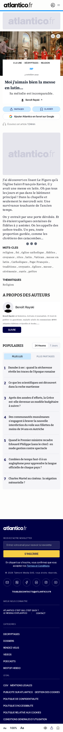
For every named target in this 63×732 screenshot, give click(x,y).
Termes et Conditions (38, 565)
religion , (9, 252)
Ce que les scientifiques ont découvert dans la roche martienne (32, 384)
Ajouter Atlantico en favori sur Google (34, 116)
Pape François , (40, 262)
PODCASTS (9, 661)
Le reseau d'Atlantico (15, 613)
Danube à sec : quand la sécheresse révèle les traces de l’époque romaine (31, 369)
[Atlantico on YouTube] (56, 582)
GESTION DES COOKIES (47, 692)
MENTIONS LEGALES (21, 685)
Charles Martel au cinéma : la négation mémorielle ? (33, 480)
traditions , (10, 267)
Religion (45, 63)
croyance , (10, 257)
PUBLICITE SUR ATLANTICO (18, 692)
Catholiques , (20, 262)
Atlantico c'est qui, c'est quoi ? (21, 610)
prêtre (32, 271)
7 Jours (54, 345)
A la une (17, 63)
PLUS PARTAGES (46, 356)
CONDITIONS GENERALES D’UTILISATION (25, 719)
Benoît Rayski (32, 99)
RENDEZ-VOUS (11, 647)
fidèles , (51, 252)
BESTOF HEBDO (11, 668)
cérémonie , (11, 271)
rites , (21, 257)
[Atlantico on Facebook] (27, 582)
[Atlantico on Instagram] (46, 582)
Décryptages (31, 63)
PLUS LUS (17, 356)
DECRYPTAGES (11, 634)
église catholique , (33, 252)
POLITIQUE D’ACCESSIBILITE (18, 705)
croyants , (25, 267)
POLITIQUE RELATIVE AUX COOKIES (22, 712)
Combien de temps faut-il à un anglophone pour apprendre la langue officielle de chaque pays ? (33, 463)
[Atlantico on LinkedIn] (36, 582)
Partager (19, 109)
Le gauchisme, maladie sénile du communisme (30, 319)
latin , (29, 257)
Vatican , (40, 257)
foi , (18, 252)
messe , (48, 267)
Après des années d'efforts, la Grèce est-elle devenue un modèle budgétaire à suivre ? (33, 401)
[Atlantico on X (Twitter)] (17, 582)
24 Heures (40, 345)
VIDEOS (7, 654)
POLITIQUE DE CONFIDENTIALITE (20, 698)
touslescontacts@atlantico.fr (31, 591)
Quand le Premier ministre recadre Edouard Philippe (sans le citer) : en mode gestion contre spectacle (31, 444)
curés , (23, 271)
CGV (5, 685)
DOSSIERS (8, 640)
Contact (41, 613)
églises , (38, 267)
